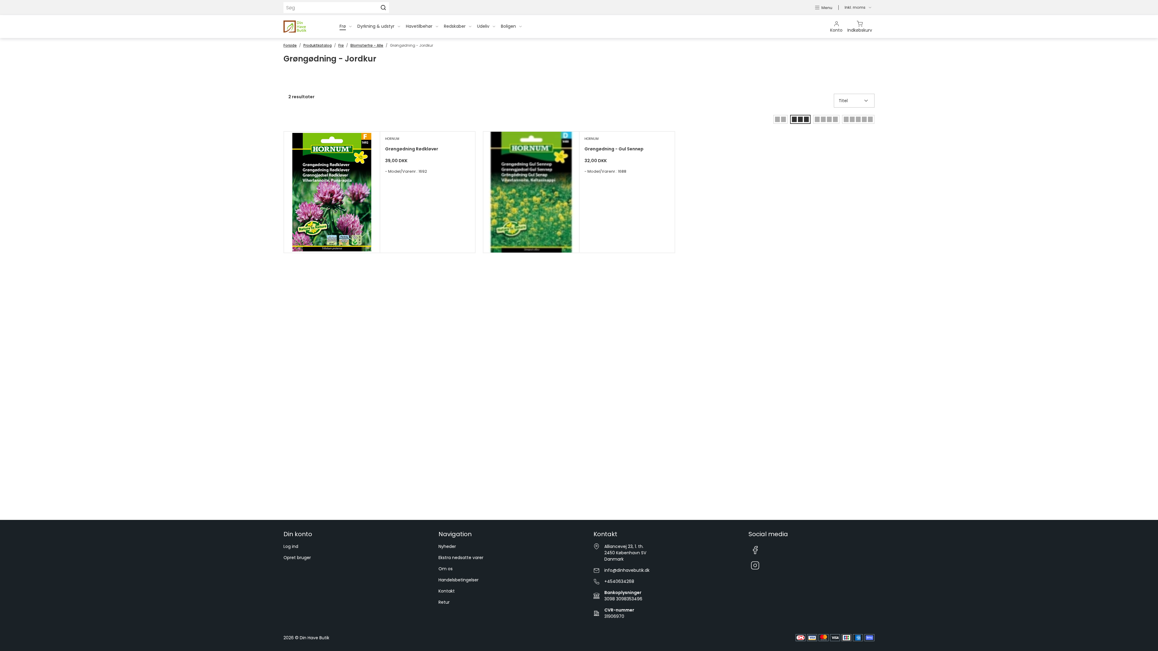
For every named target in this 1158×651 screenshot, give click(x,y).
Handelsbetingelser (458, 580)
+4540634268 (619, 581)
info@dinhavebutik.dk (627, 570)
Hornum (392, 139)
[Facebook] (755, 550)
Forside (290, 45)
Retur (444, 602)
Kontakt (446, 591)
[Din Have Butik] (304, 26)
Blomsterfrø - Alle (366, 45)
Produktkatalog (317, 45)
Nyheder (447, 546)
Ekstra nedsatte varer (460, 558)
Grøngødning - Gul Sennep (614, 149)
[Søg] (383, 7)
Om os (445, 569)
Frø (341, 45)
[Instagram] (755, 565)
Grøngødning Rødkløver (411, 149)
